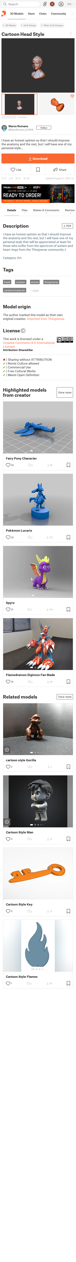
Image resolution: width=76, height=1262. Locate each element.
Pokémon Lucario (19, 530)
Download (40, 158)
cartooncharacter (14, 290)
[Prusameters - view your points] (52, 4)
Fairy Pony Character (21, 458)
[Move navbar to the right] (72, 13)
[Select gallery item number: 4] (41, 451)
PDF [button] (69, 225)
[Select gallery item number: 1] (31, 451)
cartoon (20, 282)
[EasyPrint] (45, 4)
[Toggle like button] (8, 465)
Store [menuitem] (31, 13)
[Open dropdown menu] (71, 33)
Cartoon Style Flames (22, 976)
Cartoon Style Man (19, 832)
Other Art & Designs (53, 25)
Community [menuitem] (58, 13)
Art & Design (29, 25)
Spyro (10, 602)
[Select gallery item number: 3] (38, 451)
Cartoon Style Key (19, 904)
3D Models (10, 25)
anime (35, 282)
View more (65, 392)
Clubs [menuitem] (42, 13)
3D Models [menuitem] (16, 13)
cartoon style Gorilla (21, 760)
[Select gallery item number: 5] (43, 451)
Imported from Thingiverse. (46, 318)
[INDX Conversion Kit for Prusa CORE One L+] (38, 193)
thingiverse (51, 282)
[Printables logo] (3, 13)
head (7, 282)
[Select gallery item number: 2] (35, 451)
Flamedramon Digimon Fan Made (30, 675)
